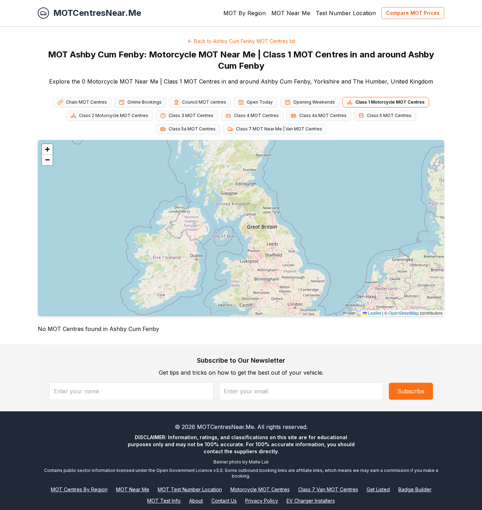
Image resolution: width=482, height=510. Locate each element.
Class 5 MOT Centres (389, 115)
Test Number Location (346, 13)
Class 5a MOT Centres (192, 128)
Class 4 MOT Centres (256, 115)
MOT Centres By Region (79, 489)
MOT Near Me (290, 13)
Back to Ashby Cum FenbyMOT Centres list (244, 41)
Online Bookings (144, 102)
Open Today (260, 102)
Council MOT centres (204, 102)
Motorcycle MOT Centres (260, 489)
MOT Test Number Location (190, 489)
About (196, 501)
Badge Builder (415, 489)
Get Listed (378, 489)
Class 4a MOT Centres (323, 115)
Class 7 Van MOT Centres (328, 489)
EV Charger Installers (311, 501)
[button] (47, 149)
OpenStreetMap (403, 313)
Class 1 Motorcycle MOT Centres (389, 102)
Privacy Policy (261, 501)
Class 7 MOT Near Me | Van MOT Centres (279, 128)
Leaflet (374, 313)
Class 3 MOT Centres (191, 115)
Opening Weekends (314, 102)
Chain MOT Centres (86, 102)
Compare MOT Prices (413, 13)
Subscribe (410, 391)
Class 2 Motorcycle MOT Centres (113, 115)
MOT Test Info (164, 501)
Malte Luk (259, 462)
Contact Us (224, 501)
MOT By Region (244, 13)
